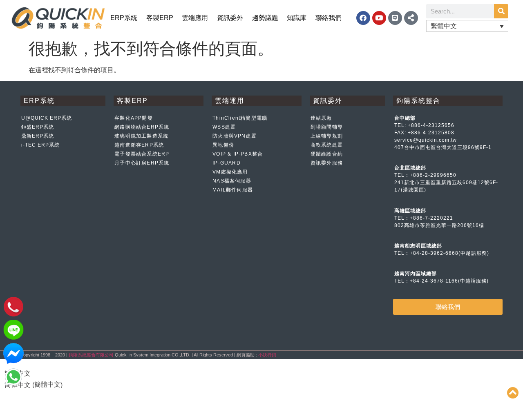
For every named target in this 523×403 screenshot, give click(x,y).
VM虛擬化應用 (230, 172)
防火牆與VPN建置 (234, 136)
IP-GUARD (226, 163)
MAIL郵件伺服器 (232, 190)
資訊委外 (230, 17)
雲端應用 (195, 17)
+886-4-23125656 (431, 125)
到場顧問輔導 (327, 127)
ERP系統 (123, 17)
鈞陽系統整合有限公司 (91, 354)
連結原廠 (321, 118)
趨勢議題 (265, 17)
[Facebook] (363, 18)
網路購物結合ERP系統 (141, 127)
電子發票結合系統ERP (141, 154)
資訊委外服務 (327, 163)
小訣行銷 (267, 354)
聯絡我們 (328, 17)
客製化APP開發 (133, 118)
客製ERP (159, 17)
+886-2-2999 (426, 175)
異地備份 (223, 145)
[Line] (395, 18)
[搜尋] (501, 11)
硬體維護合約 (327, 154)
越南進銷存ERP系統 (139, 145)
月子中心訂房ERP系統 (141, 163)
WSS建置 (224, 127)
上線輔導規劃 (327, 136)
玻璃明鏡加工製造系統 (141, 136)
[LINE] (13, 337)
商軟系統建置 (327, 145)
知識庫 (296, 17)
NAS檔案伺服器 (231, 181)
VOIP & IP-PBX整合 (237, 154)
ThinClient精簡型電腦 (239, 118)
